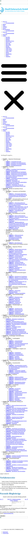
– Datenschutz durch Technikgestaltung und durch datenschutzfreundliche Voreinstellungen (18, 253)
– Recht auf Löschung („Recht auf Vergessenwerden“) (18, 217)
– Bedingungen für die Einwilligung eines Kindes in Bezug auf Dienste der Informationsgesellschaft (16, 176)
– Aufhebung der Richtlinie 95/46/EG (17, 461)
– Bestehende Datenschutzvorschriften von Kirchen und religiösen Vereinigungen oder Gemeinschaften (16, 449)
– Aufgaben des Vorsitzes (17, 397)
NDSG (7, 52)
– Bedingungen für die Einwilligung (16, 173)
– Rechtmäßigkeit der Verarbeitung (16, 172)
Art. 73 (26, 499)
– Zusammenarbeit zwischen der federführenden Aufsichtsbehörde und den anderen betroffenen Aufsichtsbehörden (18, 367)
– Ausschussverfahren (13, 457)
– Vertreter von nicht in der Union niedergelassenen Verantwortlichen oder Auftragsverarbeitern (18, 260)
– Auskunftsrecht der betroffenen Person (16, 211)
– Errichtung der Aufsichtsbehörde (15, 346)
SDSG (7, 55)
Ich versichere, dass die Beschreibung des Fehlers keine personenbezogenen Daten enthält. (13, 509)
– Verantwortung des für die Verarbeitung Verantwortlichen (17, 250)
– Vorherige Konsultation (17, 293)
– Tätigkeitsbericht (15, 359)
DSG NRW (8, 45)
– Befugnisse (14, 357)
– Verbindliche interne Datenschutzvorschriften (13, 327)
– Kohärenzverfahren (16, 377)
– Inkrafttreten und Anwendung (15, 471)
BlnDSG (8, 39)
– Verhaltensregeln (15, 308)
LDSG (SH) (8, 51)
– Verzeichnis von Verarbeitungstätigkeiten (15, 268)
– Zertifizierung (15, 312)
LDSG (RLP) (9, 50)
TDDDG (5, 26)
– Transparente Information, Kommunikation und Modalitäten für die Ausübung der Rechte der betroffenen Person (18, 195)
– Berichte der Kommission (14, 467)
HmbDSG (8, 47)
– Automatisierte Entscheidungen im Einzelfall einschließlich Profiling (15, 238)
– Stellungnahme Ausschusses (18, 378)
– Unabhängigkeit (15, 342)
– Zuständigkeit (15, 352)
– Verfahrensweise (15, 395)
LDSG (4, 35)
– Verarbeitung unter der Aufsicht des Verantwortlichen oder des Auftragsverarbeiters (17, 265)
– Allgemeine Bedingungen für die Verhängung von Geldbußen (16, 421)
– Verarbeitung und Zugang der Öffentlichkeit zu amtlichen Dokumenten (15, 432)
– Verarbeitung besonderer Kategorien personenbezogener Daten (17, 179)
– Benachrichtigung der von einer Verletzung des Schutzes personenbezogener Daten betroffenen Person (17, 283)
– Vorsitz (13, 396)
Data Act (5, 32)
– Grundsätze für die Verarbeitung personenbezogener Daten (16, 170)
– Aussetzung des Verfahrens (15, 417)
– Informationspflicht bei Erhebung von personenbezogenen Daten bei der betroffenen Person (18, 204)
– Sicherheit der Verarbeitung (18, 276)
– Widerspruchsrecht (16, 235)
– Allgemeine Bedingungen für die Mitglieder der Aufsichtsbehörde (18, 344)
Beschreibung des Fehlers (6, 505)
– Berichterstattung (15, 393)
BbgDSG (8, 38)
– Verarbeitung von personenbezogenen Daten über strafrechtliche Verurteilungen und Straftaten (16, 182)
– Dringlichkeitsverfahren (17, 382)
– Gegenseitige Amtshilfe (17, 370)
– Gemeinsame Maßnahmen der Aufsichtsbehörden (17, 372)
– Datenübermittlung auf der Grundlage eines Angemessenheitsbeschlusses (16, 322)
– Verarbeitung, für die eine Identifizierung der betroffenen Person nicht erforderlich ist (15, 186)
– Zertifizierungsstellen (16, 313)
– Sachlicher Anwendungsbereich (16, 162)
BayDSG (8, 37)
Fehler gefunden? (14, 500)
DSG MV (8, 43)
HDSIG (7, 46)
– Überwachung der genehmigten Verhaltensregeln (16, 310)
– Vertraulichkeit (15, 400)
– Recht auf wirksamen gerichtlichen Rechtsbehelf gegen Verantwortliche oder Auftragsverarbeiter (16, 412)
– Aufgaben (14, 356)
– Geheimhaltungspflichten (14, 446)
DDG (4, 25)
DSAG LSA (8, 42)
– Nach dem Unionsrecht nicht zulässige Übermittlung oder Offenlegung (15, 330)
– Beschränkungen (15, 242)
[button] (14, 86)
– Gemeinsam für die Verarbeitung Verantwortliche (16, 256)
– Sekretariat (14, 399)
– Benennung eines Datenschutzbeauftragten (15, 297)
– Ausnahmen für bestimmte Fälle (16, 332)
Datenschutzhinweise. (8, 513)
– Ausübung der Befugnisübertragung (17, 455)
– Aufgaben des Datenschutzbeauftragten (15, 303)
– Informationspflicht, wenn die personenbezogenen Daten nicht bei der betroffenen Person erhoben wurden (18, 208)
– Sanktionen (11, 423)
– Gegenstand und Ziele (13, 161)
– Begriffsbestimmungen (13, 165)
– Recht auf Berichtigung (17, 215)
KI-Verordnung (6, 29)
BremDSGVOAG (10, 41)
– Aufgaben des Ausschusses (18, 392)
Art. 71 (1, 499)
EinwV (4, 28)
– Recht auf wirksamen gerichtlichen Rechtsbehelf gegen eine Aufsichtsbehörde (16, 408)
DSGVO (5, 21)
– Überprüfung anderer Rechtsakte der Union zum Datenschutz (16, 469)
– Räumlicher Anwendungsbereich (16, 164)
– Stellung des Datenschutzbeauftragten (14, 300)
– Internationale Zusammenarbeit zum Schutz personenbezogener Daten (17, 334)
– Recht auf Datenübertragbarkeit (14, 228)
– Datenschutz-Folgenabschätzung (15, 291)
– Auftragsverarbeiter (16, 262)
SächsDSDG (9, 54)
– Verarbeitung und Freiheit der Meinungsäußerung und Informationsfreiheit (16, 429)
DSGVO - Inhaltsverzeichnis (14, 499)
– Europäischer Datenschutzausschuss (15, 389)
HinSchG (5, 34)
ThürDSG (8, 56)
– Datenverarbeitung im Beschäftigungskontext (14, 437)
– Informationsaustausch (17, 383)
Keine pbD (2, 506)
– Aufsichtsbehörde (16, 341)
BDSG (4, 24)
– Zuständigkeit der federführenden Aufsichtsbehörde (16, 354)
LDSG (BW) (9, 48)
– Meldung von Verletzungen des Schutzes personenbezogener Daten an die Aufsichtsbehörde (18, 279)
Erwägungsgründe (10, 23)
